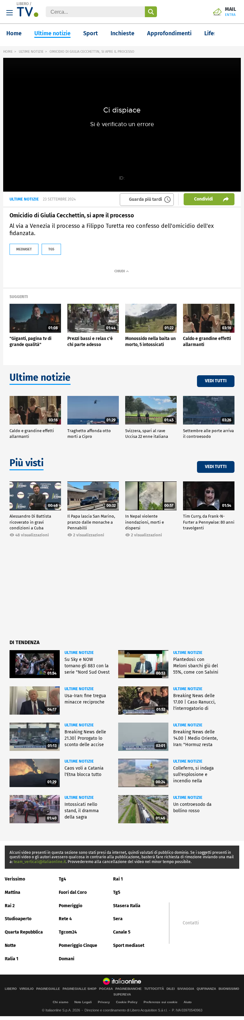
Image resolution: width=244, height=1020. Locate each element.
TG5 (51, 249)
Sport (90, 33)
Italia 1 (11, 959)
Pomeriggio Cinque (78, 945)
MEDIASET (24, 249)
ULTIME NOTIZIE (31, 52)
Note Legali (83, 1002)
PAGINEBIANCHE (128, 988)
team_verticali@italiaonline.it (40, 862)
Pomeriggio (70, 905)
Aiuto (188, 1002)
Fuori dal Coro (73, 892)
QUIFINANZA (206, 988)
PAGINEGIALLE (48, 988)
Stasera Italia (126, 905)
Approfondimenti (169, 33)
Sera (118, 918)
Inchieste (122, 33)
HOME (8, 52)
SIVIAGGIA (185, 988)
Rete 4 (65, 918)
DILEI (170, 988)
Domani (66, 959)
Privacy (104, 1002)
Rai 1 (118, 879)
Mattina (12, 892)
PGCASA (106, 988)
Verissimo (15, 879)
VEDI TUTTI (216, 381)
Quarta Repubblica (24, 932)
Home (14, 33)
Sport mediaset (128, 945)
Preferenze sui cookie (161, 1002)
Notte (10, 945)
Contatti (191, 923)
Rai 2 (10, 905)
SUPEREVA (122, 994)
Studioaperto (18, 918)
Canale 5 (122, 932)
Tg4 (62, 879)
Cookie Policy (127, 1002)
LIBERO (23, 4)
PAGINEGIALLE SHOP (80, 988)
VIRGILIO (26, 988)
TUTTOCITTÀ (154, 988)
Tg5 (116, 892)
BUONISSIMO (229, 988)
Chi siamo (60, 1002)
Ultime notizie (52, 33)
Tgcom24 (68, 932)
